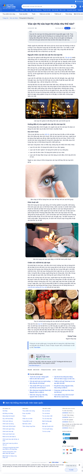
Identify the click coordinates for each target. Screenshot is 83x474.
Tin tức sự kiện (46, 431)
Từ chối (71, 469)
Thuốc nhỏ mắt (47, 10)
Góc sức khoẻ (46, 410)
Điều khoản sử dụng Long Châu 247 (10, 456)
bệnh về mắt (36, 369)
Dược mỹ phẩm (26, 413)
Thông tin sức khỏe (46, 369)
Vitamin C (80, 10)
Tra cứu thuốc (46, 413)
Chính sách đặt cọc (8, 421)
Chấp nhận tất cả (71, 465)
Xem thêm (37, 347)
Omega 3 (22, 10)
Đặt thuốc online (26, 423)
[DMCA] (70, 438)
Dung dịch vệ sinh (71, 10)
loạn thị (39, 324)
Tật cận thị (68, 57)
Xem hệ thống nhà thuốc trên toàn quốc (24, 403)
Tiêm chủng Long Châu (28, 426)
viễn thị (46, 134)
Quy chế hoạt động (8, 418)
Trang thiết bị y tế (27, 421)
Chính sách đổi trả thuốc (9, 426)
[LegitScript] (70, 442)
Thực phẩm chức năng (28, 410)
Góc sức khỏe (14, 18)
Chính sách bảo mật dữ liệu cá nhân (11, 439)
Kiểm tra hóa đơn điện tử (9, 436)
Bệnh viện (45, 423)
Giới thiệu (5, 410)
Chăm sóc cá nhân (27, 418)
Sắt (30, 10)
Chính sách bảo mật (8, 431)
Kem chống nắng (37, 10)
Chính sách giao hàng (8, 429)
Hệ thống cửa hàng (8, 413)
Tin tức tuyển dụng (47, 429)
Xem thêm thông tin (34, 365)
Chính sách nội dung (8, 423)
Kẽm (27, 10)
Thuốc (24, 416)
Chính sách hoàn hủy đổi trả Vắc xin (10, 444)
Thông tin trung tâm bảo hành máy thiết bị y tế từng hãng (11, 448)
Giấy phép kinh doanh (9, 416)
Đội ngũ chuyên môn (47, 426)
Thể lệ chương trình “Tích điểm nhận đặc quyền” (9, 452)
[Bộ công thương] (66, 434)
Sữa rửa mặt (55, 10)
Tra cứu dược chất (47, 416)
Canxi (16, 10)
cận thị (54, 369)
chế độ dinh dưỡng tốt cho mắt (37, 287)
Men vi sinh (63, 10)
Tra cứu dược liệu (47, 418)
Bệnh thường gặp (47, 421)
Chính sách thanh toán (9, 434)
